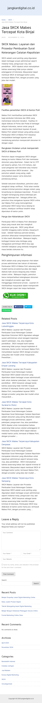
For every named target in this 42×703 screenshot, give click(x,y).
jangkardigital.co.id (21, 8)
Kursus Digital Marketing (10, 675)
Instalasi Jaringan (8, 666)
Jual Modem (6, 670)
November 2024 (7, 647)
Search (4, 580)
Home (4, 20)
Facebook (19, 307)
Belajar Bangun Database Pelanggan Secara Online (20, 611)
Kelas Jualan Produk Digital (11, 602)
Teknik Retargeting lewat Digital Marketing (17, 606)
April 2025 (5, 643)
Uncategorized (7, 684)
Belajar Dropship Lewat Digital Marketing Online (18, 597)
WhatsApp (7, 310)
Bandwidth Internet (8, 661)
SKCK (10, 20)
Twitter (29, 307)
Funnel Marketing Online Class (12, 615)
